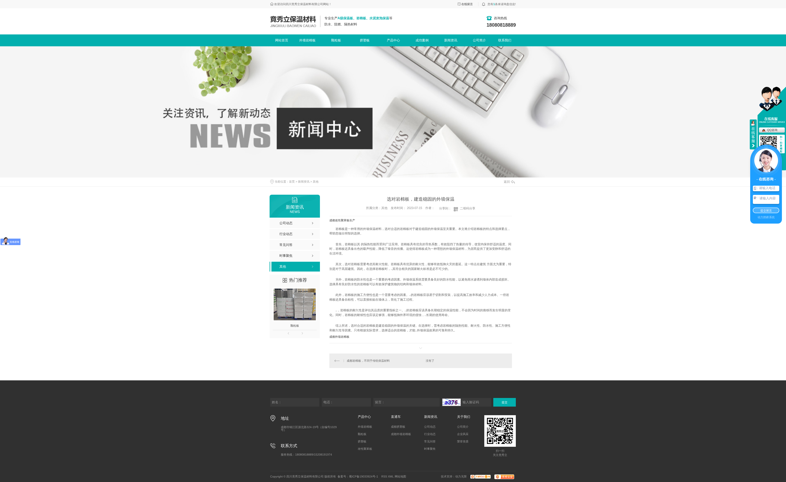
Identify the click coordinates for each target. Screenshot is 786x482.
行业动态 (430, 434)
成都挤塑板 (398, 426)
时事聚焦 (430, 448)
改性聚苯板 (365, 448)
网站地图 (400, 476)
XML (391, 476)
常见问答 (430, 441)
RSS (384, 476)
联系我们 (504, 40)
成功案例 (422, 40)
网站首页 (281, 40)
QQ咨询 (772, 130)
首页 (292, 181)
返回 (507, 181)
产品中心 (393, 40)
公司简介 (479, 40)
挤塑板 (365, 40)
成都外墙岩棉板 (339, 336)
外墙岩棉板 (307, 40)
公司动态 (430, 426)
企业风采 (463, 434)
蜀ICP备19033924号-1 (363, 476)
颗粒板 (336, 40)
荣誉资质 (463, 441)
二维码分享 (467, 208)
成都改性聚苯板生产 (342, 220)
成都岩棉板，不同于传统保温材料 (368, 360)
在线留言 (467, 4)
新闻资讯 (450, 40)
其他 (315, 181)
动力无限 (461, 476)
